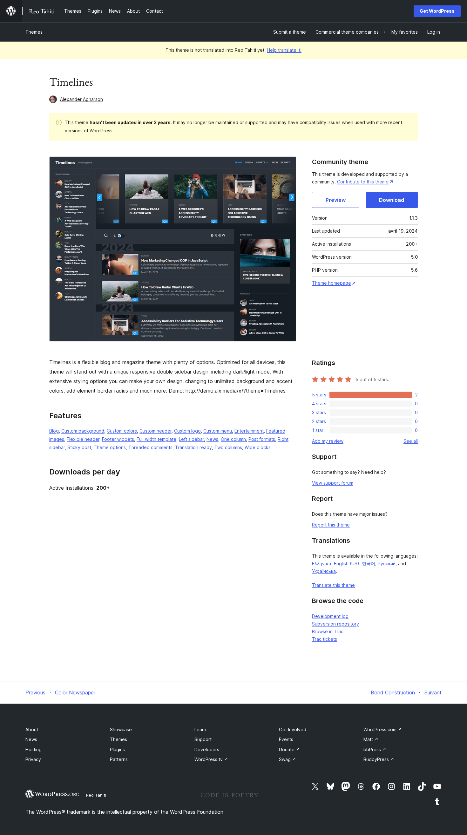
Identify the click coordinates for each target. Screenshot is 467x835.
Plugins (117, 749)
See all (410, 441)
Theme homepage (331, 283)
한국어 (368, 563)
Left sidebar (191, 439)
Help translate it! (284, 50)
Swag (287, 759)
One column (233, 439)
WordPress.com (382, 729)
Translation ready (193, 447)
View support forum (332, 483)
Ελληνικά (321, 563)
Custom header (155, 431)
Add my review (327, 441)
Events (286, 739)
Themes (34, 32)
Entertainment (249, 431)
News (212, 439)
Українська (324, 571)
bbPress (374, 749)
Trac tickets (324, 639)
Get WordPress (437, 11)
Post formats (261, 439)
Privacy (33, 759)
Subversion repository (335, 623)
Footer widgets (118, 439)
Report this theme (331, 524)
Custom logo (187, 431)
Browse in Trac (327, 631)
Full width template (156, 439)
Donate (289, 749)
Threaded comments (150, 447)
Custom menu (217, 431)
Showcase (121, 729)
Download (391, 200)
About (31, 729)
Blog (54, 431)
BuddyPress (378, 759)
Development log (330, 616)
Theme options (110, 447)
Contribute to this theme (363, 181)
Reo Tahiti (96, 795)
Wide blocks (258, 447)
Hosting (33, 749)
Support (203, 739)
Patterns (119, 759)
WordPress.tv (211, 759)
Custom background (82, 431)
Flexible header (83, 439)
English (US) (346, 563)
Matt (370, 739)
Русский (387, 563)
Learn (200, 729)
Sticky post (79, 447)
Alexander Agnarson (81, 99)
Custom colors (122, 431)
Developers (206, 749)
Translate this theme (333, 585)
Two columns (228, 447)
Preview (336, 200)
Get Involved (292, 729)
